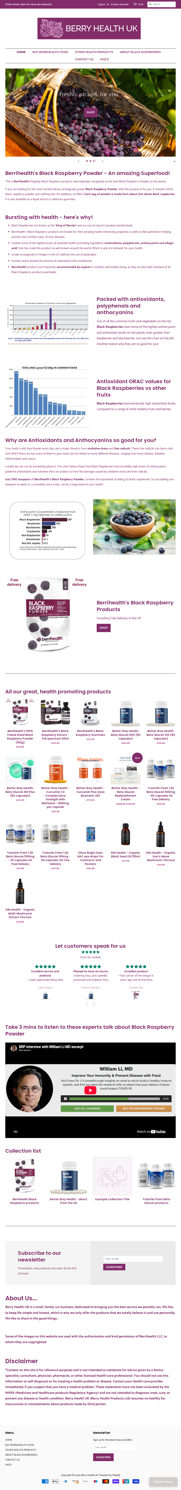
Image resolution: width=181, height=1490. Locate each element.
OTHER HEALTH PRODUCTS (94, 52)
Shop (104, 628)
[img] (90, 952)
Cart (140, 4)
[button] (87, 1004)
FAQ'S (104, 59)
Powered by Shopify (109, 1475)
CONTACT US (84, 59)
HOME (21, 52)
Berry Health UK (89, 1475)
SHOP (91, 113)
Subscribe (114, 1267)
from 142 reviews (90, 957)
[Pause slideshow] (174, 161)
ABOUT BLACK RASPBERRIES (140, 52)
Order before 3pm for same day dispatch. (28, 4)
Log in (101, 4)
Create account (119, 4)
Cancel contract (163, 1482)
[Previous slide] (78, 161)
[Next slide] (102, 161)
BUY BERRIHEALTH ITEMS (50, 52)
